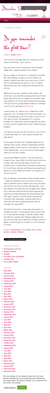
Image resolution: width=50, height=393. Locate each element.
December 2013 (9, 337)
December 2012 (9, 368)
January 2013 (9, 366)
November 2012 (9, 371)
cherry (33, 230)
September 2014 (10, 314)
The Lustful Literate (11, 261)
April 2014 (7, 327)
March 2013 (8, 361)
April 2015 (7, 296)
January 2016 (9, 276)
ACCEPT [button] (22, 387)
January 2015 (9, 304)
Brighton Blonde (10, 251)
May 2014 (7, 325)
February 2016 (9, 273)
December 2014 (9, 307)
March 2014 (8, 330)
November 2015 (9, 278)
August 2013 (8, 348)
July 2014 (7, 319)
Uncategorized (15, 230)
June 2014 (7, 322)
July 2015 (7, 289)
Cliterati (7, 254)
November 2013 (9, 340)
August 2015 (8, 286)
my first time (28, 106)
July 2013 (7, 350)
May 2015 (7, 294)
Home (6, 20)
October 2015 (9, 281)
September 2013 (10, 345)
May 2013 (7, 356)
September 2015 (10, 283)
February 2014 (9, 332)
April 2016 (7, 270)
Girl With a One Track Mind (14, 256)
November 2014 (9, 309)
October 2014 (9, 312)
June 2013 (7, 353)
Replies (20, 232)
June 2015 (7, 291)
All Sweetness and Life (12, 249)
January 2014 (9, 335)
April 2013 (7, 358)
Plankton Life (9, 259)
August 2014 (8, 317)
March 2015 (8, 299)
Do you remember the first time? (19, 43)
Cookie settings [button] (10, 387)
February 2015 (9, 301)
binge (29, 230)
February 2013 (9, 363)
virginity (13, 232)
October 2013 (9, 343)
